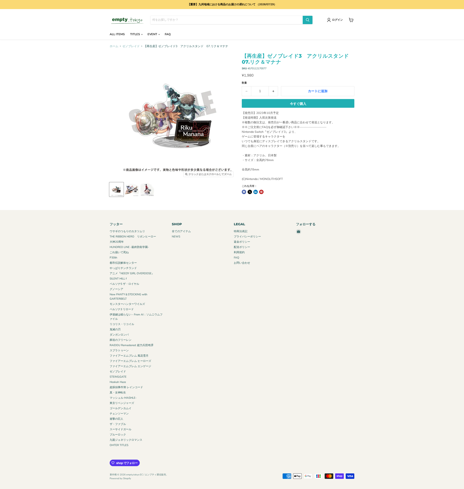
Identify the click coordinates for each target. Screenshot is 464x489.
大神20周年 (117, 242)
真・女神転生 (118, 392)
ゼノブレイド (131, 46)
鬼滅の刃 (115, 329)
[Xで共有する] (250, 192)
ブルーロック (118, 434)
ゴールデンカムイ (120, 408)
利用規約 (239, 252)
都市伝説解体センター (123, 263)
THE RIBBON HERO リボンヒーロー (133, 236)
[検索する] (307, 20)
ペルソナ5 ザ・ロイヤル (124, 284)
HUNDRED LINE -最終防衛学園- (129, 247)
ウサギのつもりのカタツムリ (127, 231)
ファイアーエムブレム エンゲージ (130, 366)
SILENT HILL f (118, 278)
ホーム (114, 46)
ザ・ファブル (118, 424)
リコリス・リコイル (122, 324)
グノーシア (116, 289)
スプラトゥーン (119, 350)
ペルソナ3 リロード (122, 309)
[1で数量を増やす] (273, 91)
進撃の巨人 (116, 419)
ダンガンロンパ (119, 334)
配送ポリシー (242, 247)
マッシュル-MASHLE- (123, 398)
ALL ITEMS (117, 34)
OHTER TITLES (119, 445)
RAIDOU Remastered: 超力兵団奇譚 (131, 345)
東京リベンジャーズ (122, 403)
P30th (113, 257)
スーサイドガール (120, 429)
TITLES (135, 34)
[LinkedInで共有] (255, 192)
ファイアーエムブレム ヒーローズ (130, 361)
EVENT (153, 34)
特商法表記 (240, 231)
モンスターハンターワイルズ (127, 304)
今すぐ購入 (298, 104)
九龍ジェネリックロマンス (126, 440)
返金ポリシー (242, 242)
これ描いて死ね (119, 252)
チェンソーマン (119, 413)
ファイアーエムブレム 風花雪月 (129, 355)
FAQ (168, 34)
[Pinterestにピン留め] (261, 192)
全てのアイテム (181, 231)
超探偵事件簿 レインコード (126, 387)
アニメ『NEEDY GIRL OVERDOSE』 (132, 273)
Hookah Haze (118, 382)
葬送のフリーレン (120, 340)
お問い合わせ (242, 263)
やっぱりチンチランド (123, 268)
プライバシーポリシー (247, 236)
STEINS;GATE (118, 377)
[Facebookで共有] (244, 192)
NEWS (176, 236)
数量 (244, 82)
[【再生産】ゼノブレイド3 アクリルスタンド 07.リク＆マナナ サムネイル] (116, 189)
